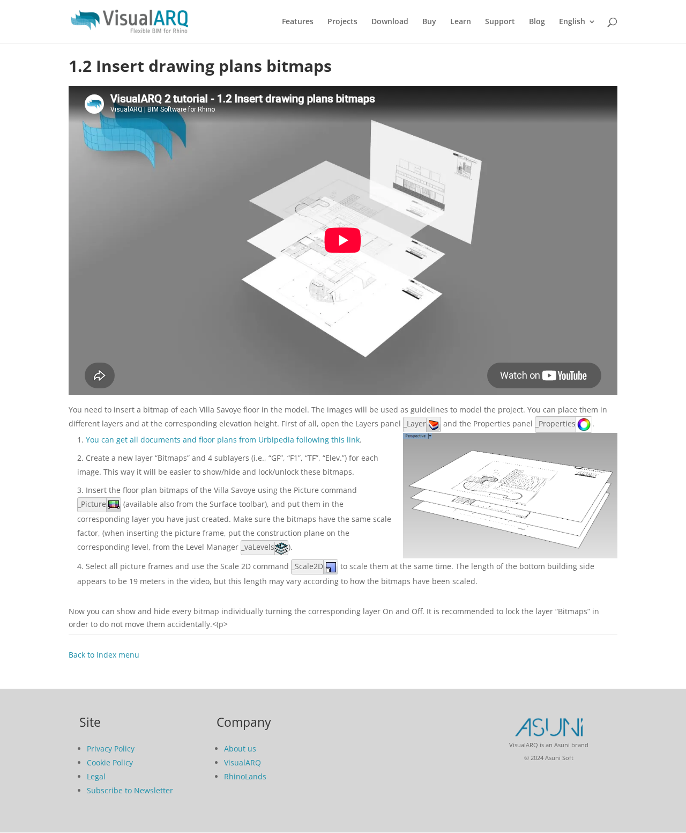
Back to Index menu (104, 655)
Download (389, 22)
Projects (342, 22)
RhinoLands (245, 776)
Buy (429, 22)
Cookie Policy (110, 762)
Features (298, 22)
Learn (460, 22)
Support (500, 22)
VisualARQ (242, 762)
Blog (537, 22)
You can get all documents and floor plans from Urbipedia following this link (223, 439)
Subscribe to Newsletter (130, 790)
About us (240, 748)
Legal (96, 776)
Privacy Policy (111, 748)
